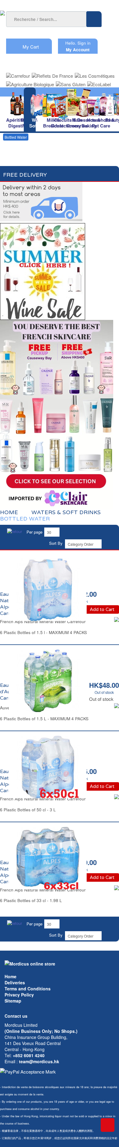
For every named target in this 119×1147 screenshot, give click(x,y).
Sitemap (13, 1001)
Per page (34, 532)
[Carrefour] (18, 74)
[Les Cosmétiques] (95, 74)
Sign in (84, 43)
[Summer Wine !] (42, 269)
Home (10, 976)
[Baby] (113, 103)
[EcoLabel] (99, 82)
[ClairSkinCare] (56, 414)
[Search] (94, 19)
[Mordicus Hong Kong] (30, 963)
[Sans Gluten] (70, 82)
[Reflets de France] (52, 74)
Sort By (56, 543)
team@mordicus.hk (39, 1061)
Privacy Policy (19, 995)
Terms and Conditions (28, 989)
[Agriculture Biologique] (30, 82)
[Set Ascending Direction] (109, 543)
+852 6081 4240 (29, 1055)
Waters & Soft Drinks (66, 512)
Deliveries (15, 982)
